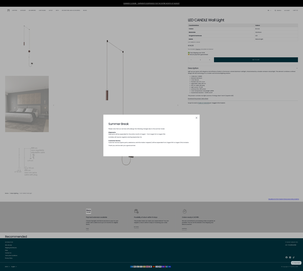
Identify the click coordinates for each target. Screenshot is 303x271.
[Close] (196, 118)
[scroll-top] (299, 267)
